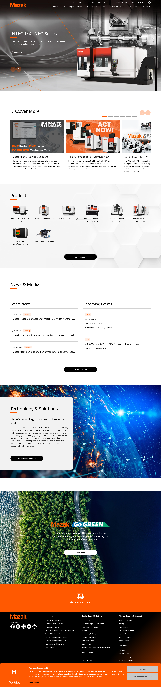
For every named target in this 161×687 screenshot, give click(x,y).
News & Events (93, 6)
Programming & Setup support (93, 624)
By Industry (49, 651)
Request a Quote (95, 2)
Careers (72, 2)
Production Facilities (126, 660)
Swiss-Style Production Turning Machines (60, 630)
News (84, 657)
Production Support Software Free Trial (96, 647)
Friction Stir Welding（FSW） (55, 644)
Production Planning (89, 637)
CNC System (86, 620)
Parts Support (123, 627)
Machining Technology (90, 627)
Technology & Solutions (72, 6)
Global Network (149, 3)
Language (140, 2)
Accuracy (85, 630)
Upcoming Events (88, 660)
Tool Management (88, 641)
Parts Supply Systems (126, 630)
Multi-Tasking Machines (53, 620)
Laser (132, 2)
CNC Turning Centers (52, 627)
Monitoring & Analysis (90, 634)
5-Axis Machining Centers (54, 624)
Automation (49, 647)
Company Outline (125, 653)
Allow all (142, 669)
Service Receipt (124, 641)
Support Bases (124, 634)
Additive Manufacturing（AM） (56, 641)
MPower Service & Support (114, 6)
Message (122, 650)
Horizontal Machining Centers (56, 637)
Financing (82, 2)
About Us (133, 6)
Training (121, 624)
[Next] (18, 69)
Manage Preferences (141, 676)
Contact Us (146, 6)
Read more (80, 552)
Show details (34, 683)
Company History (125, 657)
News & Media (88, 652)
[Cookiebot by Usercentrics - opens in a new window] (14, 682)
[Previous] (13, 69)
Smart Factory (87, 644)
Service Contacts (125, 637)
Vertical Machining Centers (54, 634)
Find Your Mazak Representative (115, 2)
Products (55, 6)
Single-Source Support (126, 620)
